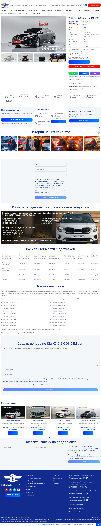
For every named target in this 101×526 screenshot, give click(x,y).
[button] (3, 58)
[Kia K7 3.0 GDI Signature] (63, 412)
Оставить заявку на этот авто (84, 66)
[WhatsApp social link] (78, 89)
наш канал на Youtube (77, 512)
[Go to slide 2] (51, 437)
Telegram (84, 73)
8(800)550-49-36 (76, 5)
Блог (29, 489)
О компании (32, 486)
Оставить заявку (12, 495)
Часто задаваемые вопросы (37, 483)
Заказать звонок (94, 5)
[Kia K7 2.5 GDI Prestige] (13, 412)
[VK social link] (80, 89)
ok (98, 524)
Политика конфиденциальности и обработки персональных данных (78, 519)
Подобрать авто (84, 120)
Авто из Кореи (6, 13)
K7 (24, 13)
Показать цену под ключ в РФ (79, 62)
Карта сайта (96, 517)
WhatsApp (73, 73)
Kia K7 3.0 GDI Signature (63, 420)
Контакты (31, 495)
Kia (20, 13)
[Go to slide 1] (49, 437)
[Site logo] (4, 5)
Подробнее (13, 433)
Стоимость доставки (34, 478)
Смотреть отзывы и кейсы (58, 121)
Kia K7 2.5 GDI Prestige (13, 420)
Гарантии (56, 475)
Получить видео (16, 119)
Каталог (14, 13)
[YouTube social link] (6, 489)
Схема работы (57, 478)
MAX (95, 73)
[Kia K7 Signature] (38, 412)
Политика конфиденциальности (45, 187)
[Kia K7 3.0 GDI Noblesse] (88, 412)
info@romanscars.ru (76, 504)
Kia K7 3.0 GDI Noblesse (88, 420)
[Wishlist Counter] (99, 133)
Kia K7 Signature (38, 420)
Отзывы (30, 492)
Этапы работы (32, 481)
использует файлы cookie (46, 524)
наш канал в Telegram (77, 508)
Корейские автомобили (89, 86)
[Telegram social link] (82, 89)
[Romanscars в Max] (18, 489)
